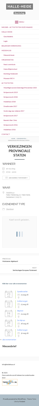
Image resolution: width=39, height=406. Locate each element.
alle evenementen (9, 340)
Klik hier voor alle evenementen (14, 283)
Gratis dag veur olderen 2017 (14, 111)
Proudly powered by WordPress (14, 399)
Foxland (22, 401)
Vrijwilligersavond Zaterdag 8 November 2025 (20, 88)
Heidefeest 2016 (10, 130)
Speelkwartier (22, 292)
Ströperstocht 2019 (11, 92)
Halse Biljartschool (10, 69)
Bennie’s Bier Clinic (10, 120)
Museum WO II (9, 78)
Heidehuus (6, 50)
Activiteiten (7, 83)
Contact (6, 134)
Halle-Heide (20, 6)
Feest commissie (9, 64)
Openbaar (10, 209)
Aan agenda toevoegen (17, 177)
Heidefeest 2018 (10, 102)
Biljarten (20, 311)
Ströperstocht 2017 (11, 116)
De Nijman (21, 320)
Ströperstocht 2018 (11, 97)
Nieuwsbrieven (9, 55)
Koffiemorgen (22, 301)
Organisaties (8, 60)
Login (5, 41)
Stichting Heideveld (11, 74)
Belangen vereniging (11, 46)
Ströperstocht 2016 (11, 125)
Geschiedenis (8, 36)
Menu (21, 22)
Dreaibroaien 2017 (10, 106)
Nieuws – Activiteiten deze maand (17, 27)
